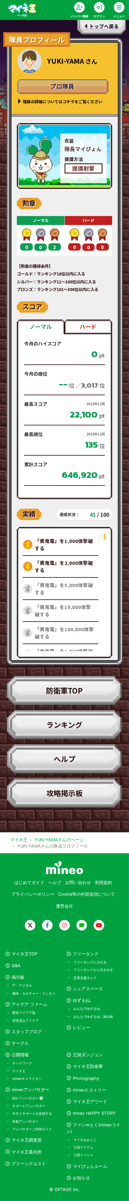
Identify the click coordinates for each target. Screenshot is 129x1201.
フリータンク (86, 953)
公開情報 (20, 1054)
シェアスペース (88, 988)
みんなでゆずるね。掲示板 (93, 1016)
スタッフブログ (27, 1031)
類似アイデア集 (23, 1012)
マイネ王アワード (90, 1101)
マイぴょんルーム (90, 1166)
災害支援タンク (85, 978)
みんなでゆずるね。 (88, 1009)
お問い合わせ (78, 882)
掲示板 (18, 977)
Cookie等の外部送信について (86, 894)
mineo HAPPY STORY (94, 1113)
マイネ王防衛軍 (88, 1066)
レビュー (81, 1027)
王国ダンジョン (88, 1054)
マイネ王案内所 (27, 1152)
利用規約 (103, 882)
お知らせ (81, 1177)
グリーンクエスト (29, 1163)
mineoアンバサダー (30, 1089)
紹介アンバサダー (26, 1098)
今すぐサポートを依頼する (32, 1113)
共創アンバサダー (25, 1121)
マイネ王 (18, 1071)
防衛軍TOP (64, 690)
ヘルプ (64, 758)
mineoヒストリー (89, 1090)
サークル (20, 1043)
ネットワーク (22, 1063)
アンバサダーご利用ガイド (32, 1129)
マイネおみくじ (85, 1140)
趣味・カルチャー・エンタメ (33, 993)
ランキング (64, 724)
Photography (86, 1078)
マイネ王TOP (24, 953)
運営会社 (64, 906)
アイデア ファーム (29, 1004)
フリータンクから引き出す (93, 970)
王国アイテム (83, 1147)
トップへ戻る (102, 28)
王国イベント (83, 1155)
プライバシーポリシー (32, 894)
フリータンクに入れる (90, 962)
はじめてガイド (29, 882)
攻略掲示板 (64, 793)
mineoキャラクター (27, 1079)
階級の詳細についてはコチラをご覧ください (62, 101)
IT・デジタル (22, 985)
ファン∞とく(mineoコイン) (93, 1128)
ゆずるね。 (83, 1000)
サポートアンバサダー (28, 1106)
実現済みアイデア (25, 1020)
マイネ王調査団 (27, 1140)
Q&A (16, 965)
